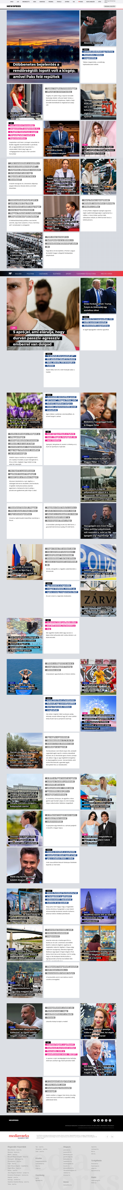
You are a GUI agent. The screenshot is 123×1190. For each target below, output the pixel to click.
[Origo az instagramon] (102, 1120)
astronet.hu (66, 1150)
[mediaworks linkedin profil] (112, 1137)
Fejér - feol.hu (12, 1163)
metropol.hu (95, 1149)
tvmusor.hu (66, 1175)
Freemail (51, 1)
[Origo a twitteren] (98, 1120)
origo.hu (38, 1168)
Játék (99, 1)
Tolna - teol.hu (12, 1184)
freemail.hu (94, 1163)
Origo (11, 1)
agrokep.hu (39, 1180)
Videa (34, 1)
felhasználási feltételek (84, 1125)
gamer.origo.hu (68, 1156)
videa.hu (93, 1168)
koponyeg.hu (95, 1166)
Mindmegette (26, 1)
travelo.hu (66, 1166)
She (74, 1)
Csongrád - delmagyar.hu (15, 1159)
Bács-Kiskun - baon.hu (14, 1150)
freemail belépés (109, 6)
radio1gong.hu (95, 1180)
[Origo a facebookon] (94, 1120)
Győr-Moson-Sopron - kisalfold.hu (18, 1166)
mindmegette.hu (68, 1163)
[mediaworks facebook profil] (107, 1137)
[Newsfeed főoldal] (14, 1120)
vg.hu (37, 1178)
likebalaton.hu (67, 1159)
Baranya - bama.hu (13, 1152)
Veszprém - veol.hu (41, 1149)
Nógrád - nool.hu (13, 1177)
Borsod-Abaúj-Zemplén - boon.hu (18, 1156)
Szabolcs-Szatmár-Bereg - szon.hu (18, 1182)
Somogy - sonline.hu (14, 1179)
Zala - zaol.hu (40, 1151)
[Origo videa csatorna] (106, 1120)
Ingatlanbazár (90, 1)
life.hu (93, 1151)
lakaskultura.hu (68, 1154)
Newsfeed (42, 1)
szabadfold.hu (40, 1163)
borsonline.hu (67, 1185)
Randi (81, 1)
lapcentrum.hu (95, 1170)
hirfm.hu (93, 1182)
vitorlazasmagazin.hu (69, 1170)
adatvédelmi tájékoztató (71, 1125)
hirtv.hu (38, 1166)
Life (18, 1)
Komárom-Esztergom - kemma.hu (18, 1175)
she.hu (93, 1154)
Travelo (59, 1)
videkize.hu (66, 1172)
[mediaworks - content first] (19, 1136)
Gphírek (67, 1)
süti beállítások (96, 1125)
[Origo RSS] (110, 1120)
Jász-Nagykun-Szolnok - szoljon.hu (18, 1172)
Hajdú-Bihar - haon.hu (14, 1168)
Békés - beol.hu (12, 1154)
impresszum (103, 1125)
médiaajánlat (111, 1125)
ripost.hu (94, 1147)
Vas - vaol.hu (39, 1147)
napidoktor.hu (67, 1161)
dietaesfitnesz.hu (68, 1168)
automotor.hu (67, 1152)
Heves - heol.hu (12, 1170)
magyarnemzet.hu (41, 1161)
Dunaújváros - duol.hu (14, 1161)
